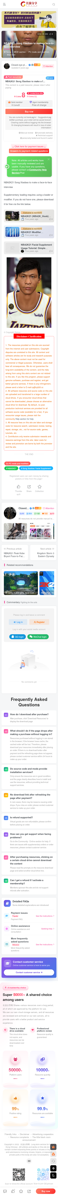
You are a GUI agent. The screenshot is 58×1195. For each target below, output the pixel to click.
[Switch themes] (53, 1175)
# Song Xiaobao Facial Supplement (36, 468)
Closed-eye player (19, 64)
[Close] (48, 159)
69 (23, 513)
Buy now (29, 111)
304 (30, 513)
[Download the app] (53, 1168)
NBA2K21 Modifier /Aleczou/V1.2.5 (31, 232)
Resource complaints (19, 1137)
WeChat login (40, 636)
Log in (33, 117)
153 (45, 513)
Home (8, 51)
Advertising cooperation (43, 1134)
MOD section (20, 51)
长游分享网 (25, 1144)
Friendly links (11, 1134)
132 (38, 513)
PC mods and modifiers (38, 51)
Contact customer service (28, 972)
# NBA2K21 (11, 468)
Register (41, 622)
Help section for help (24, 419)
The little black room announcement (36, 1139)
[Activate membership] (53, 1147)
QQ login (19, 636)
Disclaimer (24, 1134)
